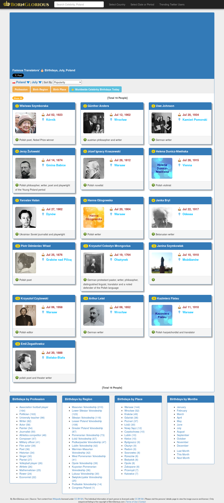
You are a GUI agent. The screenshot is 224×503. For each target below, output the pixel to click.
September (183, 435)
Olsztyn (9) (130, 445)
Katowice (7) (131, 473)
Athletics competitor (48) (32, 435)
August (181, 431)
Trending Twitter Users (171, 4)
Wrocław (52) (131, 410)
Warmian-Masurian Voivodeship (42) (82, 450)
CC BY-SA (78, 498)
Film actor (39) (27, 445)
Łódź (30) (129, 424)
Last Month (183, 451)
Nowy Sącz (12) (133, 428)
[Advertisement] (112, 40)
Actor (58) (24, 424)
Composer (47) (27, 438)
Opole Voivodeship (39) (85, 463)
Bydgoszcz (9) (132, 442)
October (181, 438)
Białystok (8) (131, 459)
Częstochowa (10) (134, 431)
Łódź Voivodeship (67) (84, 438)
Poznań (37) (131, 421)
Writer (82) (25, 421)
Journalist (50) (27, 431)
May (179, 421)
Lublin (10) (130, 435)
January (181, 407)
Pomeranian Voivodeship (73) (88, 435)
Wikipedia (57, 498)
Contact (142, 501)
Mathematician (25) (30, 470)
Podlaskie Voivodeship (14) (87, 484)
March (180, 414)
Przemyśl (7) (131, 470)
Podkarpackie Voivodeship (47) (89, 442)
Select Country (117, 4)
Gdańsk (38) (131, 417)
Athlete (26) (25, 466)
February (182, 410)
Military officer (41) (29, 442)
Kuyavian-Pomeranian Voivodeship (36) (84, 468)
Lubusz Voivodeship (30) (85, 473)
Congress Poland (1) (83, 487)
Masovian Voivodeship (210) (87, 407)
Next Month (183, 458)
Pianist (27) (25, 459)
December (182, 445)
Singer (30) (25, 456)
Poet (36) (24, 449)
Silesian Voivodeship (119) (86, 417)
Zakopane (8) (131, 466)
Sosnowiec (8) (132, 452)
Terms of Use (132, 501)
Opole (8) (129, 463)
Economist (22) (27, 477)
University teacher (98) (32, 417)
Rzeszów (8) (131, 456)
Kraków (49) (131, 414)
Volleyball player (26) (31, 463)
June (179, 424)
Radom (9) (130, 449)
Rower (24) (25, 473)
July (179, 428)
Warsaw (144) (132, 407)
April (179, 417)
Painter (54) (26, 428)
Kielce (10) (130, 438)
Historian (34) (26, 452)
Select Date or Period (142, 4)
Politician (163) (27, 414)
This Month (183, 454)
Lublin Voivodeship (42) (85, 445)
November (182, 442)
